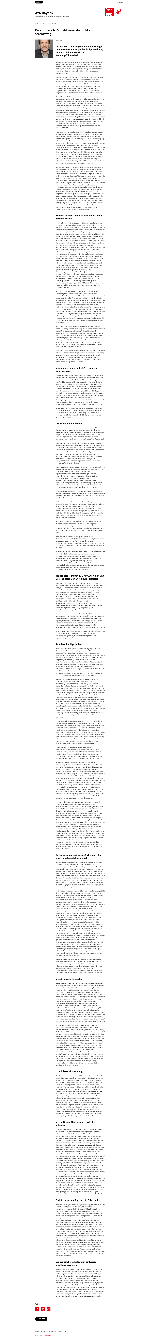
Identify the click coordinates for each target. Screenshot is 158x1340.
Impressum (44, 1331)
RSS (65, 1331)
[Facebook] (37, 1309)
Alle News (41, 1319)
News (40, 24)
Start (36, 24)
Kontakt (37, 1331)
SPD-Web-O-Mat (46, 1335)
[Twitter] (43, 1309)
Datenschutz (52, 1331)
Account (60, 1331)
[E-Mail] (48, 1309)
